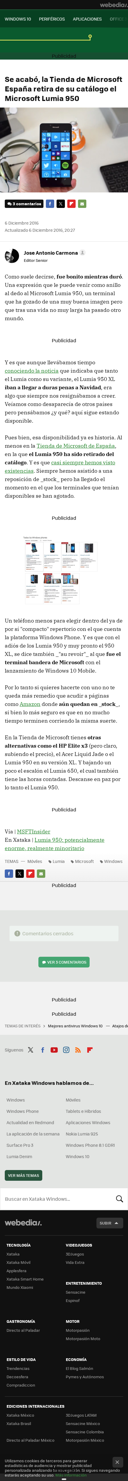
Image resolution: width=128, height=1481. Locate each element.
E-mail (82, 204)
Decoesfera (17, 1376)
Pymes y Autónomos (85, 1376)
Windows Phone (23, 1111)
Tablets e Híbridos (83, 1111)
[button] (54, 252)
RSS (78, 1049)
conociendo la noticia (32, 370)
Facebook (50, 204)
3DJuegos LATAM (81, 1415)
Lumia (59, 861)
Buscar (119, 1199)
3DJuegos (75, 1254)
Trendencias (18, 1368)
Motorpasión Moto (83, 1338)
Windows (113, 861)
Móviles (34, 861)
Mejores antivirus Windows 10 (76, 1026)
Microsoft (84, 861)
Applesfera (16, 1270)
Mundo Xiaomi (20, 1287)
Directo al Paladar (23, 1330)
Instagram (66, 1049)
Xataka (13, 1254)
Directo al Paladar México (30, 1440)
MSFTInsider (33, 831)
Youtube (54, 1049)
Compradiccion (21, 1385)
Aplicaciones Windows (88, 1122)
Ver (66, 962)
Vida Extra (75, 1262)
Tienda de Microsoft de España (76, 445)
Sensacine (75, 1292)
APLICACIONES (87, 19)
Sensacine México (83, 1423)
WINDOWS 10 (18, 19)
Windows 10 (77, 1156)
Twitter (61, 204)
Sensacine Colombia (85, 1432)
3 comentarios (27, 203)
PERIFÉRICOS (52, 19)
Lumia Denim (19, 1156)
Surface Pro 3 (20, 1145)
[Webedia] (114, 4)
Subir (105, 1223)
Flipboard (71, 204)
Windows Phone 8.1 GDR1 (90, 1145)
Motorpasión (78, 1330)
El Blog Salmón (79, 1368)
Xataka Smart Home (25, 1279)
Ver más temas (23, 1175)
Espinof (72, 1300)
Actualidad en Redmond (30, 1122)
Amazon (30, 704)
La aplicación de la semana (33, 1134)
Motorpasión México (85, 1440)
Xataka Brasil (19, 1423)
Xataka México (20, 1415)
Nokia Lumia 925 (82, 1134)
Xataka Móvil (18, 1262)
